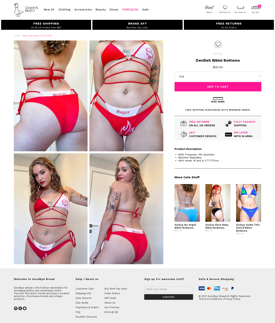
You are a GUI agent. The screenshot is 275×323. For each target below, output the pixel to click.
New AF (49, 9)
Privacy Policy (232, 299)
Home (17, 36)
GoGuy (218, 53)
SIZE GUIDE (218, 101)
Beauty (101, 9)
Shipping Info (83, 293)
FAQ (78, 312)
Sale (145, 9)
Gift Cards (110, 298)
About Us (109, 302)
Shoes (113, 9)
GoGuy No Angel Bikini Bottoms (185, 226)
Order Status (112, 293)
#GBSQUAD (130, 9)
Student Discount (86, 316)
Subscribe (169, 296)
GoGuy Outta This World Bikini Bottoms (248, 227)
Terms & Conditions (210, 299)
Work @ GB (111, 312)
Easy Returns (83, 298)
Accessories (83, 9)
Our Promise (111, 307)
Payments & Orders (87, 307)
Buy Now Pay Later (115, 288)
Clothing (64, 9)
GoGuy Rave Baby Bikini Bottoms (217, 226)
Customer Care (85, 288)
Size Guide (82, 302)
